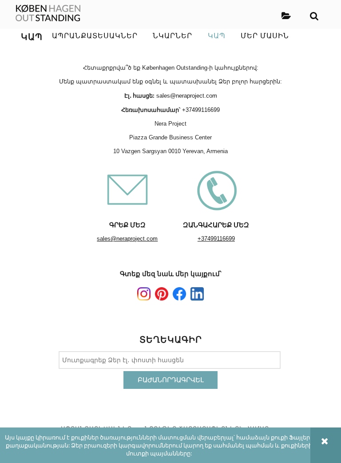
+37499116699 (201, 110)
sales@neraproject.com (186, 95)
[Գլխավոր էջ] (48, 13)
